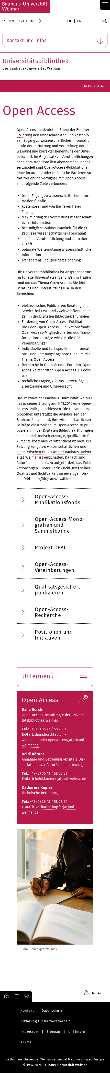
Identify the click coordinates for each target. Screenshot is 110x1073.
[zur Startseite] (25, 6)
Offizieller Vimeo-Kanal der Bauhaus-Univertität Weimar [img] (26, 996)
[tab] (55, 499)
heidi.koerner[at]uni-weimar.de (60, 779)
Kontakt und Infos (27, 40)
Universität (94, 86)
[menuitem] (69, 21)
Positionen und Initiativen (54, 635)
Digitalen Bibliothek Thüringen (64, 316)
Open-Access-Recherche (52, 612)
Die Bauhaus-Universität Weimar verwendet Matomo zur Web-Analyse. (55, 1059)
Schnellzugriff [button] (20, 21)
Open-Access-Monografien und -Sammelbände (60, 525)
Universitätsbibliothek (35, 61)
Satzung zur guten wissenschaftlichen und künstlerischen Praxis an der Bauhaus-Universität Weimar (55, 452)
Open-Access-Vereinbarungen (54, 567)
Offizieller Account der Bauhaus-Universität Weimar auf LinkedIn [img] (16, 996)
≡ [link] (105, 4)
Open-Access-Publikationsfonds (57, 499)
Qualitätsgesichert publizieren (57, 590)
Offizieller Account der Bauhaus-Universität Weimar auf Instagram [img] (5, 996)
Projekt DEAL (50, 547)
